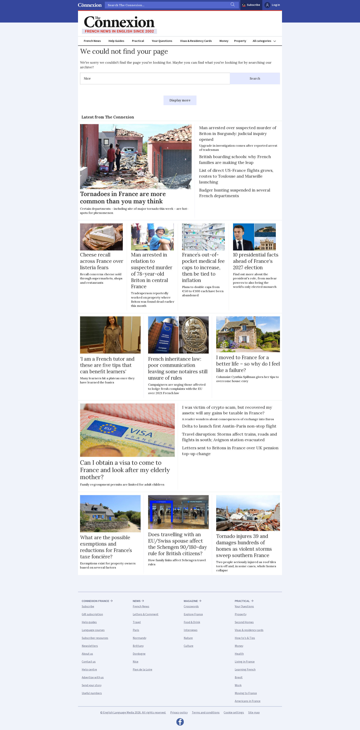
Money (224, 41)
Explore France (193, 614)
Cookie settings (234, 712)
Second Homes (244, 622)
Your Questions (162, 41)
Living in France (245, 662)
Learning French (245, 669)
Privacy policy (179, 712)
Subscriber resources (95, 638)
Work (238, 685)
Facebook (180, 723)
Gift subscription (92, 614)
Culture (188, 646)
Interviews (190, 630)
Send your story (91, 685)
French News (92, 41)
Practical (138, 41)
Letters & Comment (145, 614)
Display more (180, 100)
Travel (137, 622)
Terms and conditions (206, 712)
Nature (188, 638)
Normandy (139, 638)
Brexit (239, 677)
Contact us (89, 662)
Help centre (89, 669)
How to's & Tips (245, 638)
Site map (254, 712)
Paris (136, 630)
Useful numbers (92, 693)
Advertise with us (93, 677)
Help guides (89, 622)
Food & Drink (192, 622)
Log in (276, 5)
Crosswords (191, 606)
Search (255, 78)
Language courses (93, 630)
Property (240, 41)
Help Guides (116, 41)
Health (239, 654)
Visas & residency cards (249, 630)
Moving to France (246, 693)
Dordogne (139, 654)
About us (87, 654)
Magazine (191, 601)
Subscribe (253, 5)
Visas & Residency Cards (196, 41)
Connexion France (95, 601)
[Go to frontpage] (119, 25)
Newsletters (90, 646)
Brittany (138, 646)
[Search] (232, 5)
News (136, 601)
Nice (135, 662)
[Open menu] (266, 41)
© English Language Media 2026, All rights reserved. (133, 712)
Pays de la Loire (142, 669)
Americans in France (247, 701)
